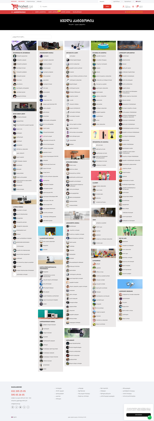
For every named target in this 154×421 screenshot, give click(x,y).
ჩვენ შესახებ (81, 391)
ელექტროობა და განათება (100, 142)
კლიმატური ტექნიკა (72, 162)
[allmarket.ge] (17, 6)
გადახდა (58, 396)
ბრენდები (103, 391)
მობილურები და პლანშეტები (21, 52)
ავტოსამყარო (70, 340)
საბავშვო (95, 182)
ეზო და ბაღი (122, 238)
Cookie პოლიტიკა (127, 393)
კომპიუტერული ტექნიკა (46, 52)
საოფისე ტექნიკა (18, 207)
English (15, 417)
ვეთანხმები (138, 414)
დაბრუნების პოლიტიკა (129, 391)
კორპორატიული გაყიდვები (108, 396)
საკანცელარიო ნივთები (47, 238)
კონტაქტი (80, 388)
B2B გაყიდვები (126, 388)
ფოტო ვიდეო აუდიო (19, 114)
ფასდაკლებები (60, 393)
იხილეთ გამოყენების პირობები (144, 409)
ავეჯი (94, 219)
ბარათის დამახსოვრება (129, 396)
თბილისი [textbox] (102, 1)
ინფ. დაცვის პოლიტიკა (84, 393)
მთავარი (71, 24)
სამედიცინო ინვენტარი (126, 291)
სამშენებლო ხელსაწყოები (127, 52)
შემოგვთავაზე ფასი (106, 393)
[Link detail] (12, 407)
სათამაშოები (96, 260)
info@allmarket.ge (15, 403)
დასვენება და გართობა (99, 52)
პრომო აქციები (60, 391)
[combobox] (104, 1)
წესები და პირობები (83, 396)
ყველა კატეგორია (80, 24)
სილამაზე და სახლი (72, 52)
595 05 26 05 (17, 395)
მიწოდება (58, 398)
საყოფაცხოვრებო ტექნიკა (47, 321)
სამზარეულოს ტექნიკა (72, 223)
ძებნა (107, 6)
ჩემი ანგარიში (104, 388)
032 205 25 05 (18, 391)
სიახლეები (59, 388)
